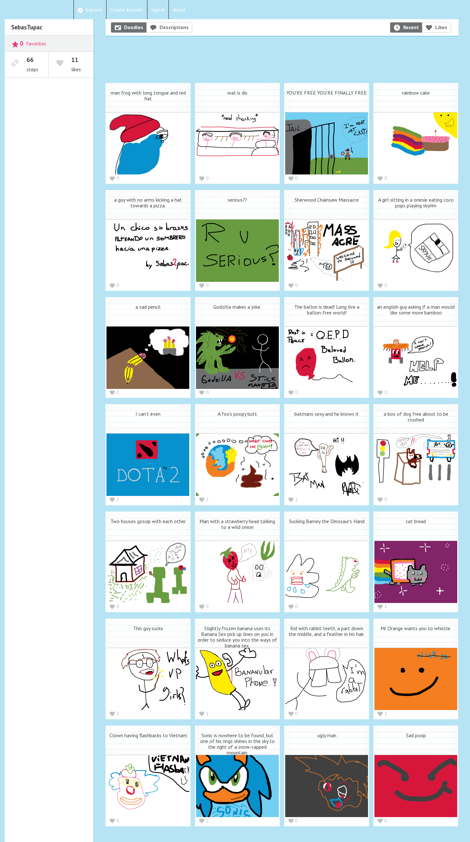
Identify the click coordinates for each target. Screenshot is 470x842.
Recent (411, 27)
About (179, 9)
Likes (441, 27)
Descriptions (174, 27)
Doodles (133, 27)
